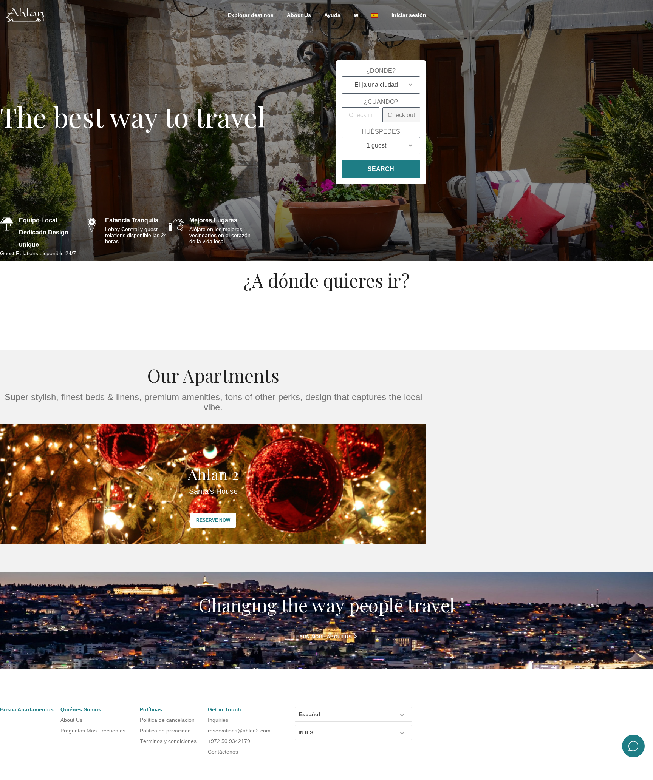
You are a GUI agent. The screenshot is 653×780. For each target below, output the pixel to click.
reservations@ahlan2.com (239, 731)
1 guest (376, 145)
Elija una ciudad (376, 85)
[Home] (28, 15)
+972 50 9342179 (229, 741)
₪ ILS (306, 732)
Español (309, 714)
